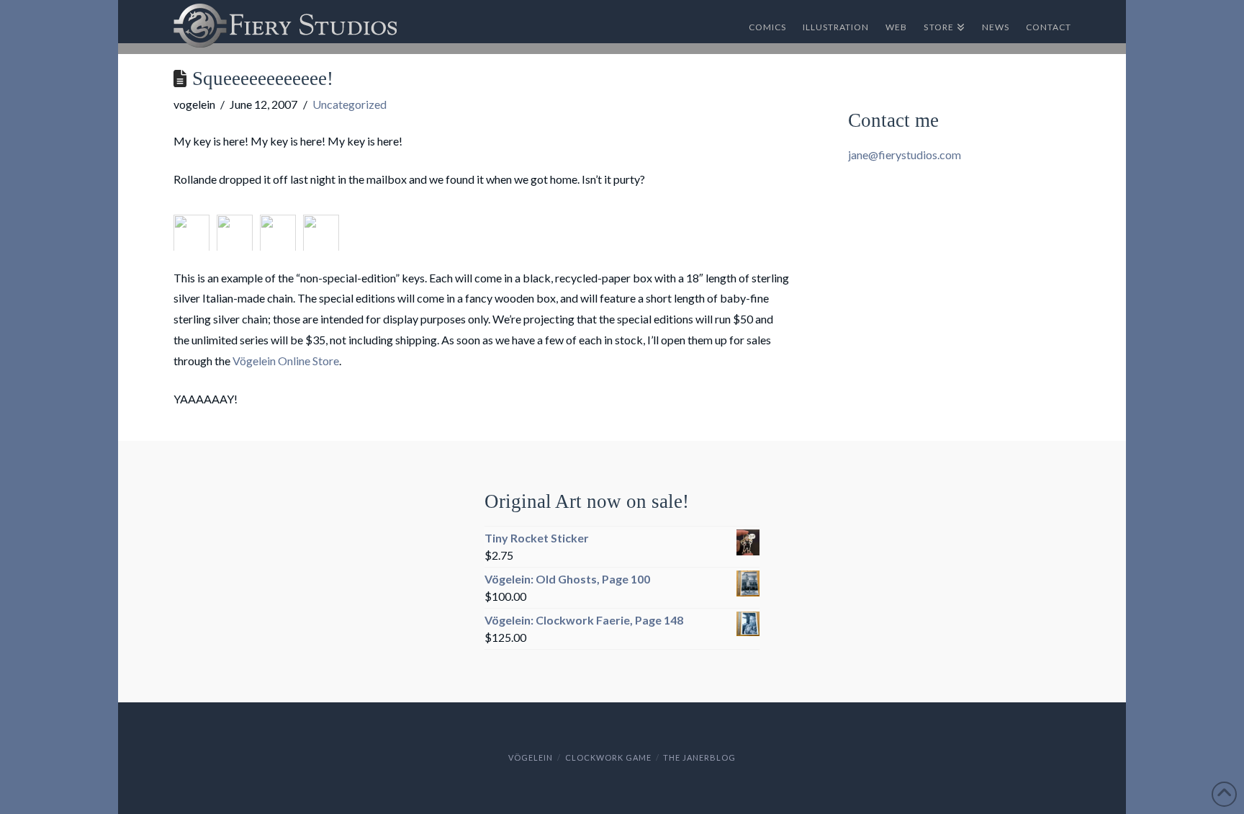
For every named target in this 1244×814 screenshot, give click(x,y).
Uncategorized (349, 104)
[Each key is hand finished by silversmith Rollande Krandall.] (281, 227)
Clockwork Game (608, 757)
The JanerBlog (699, 757)
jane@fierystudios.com (904, 154)
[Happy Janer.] (324, 227)
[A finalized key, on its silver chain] (195, 227)
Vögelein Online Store (286, 360)
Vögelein (530, 757)
